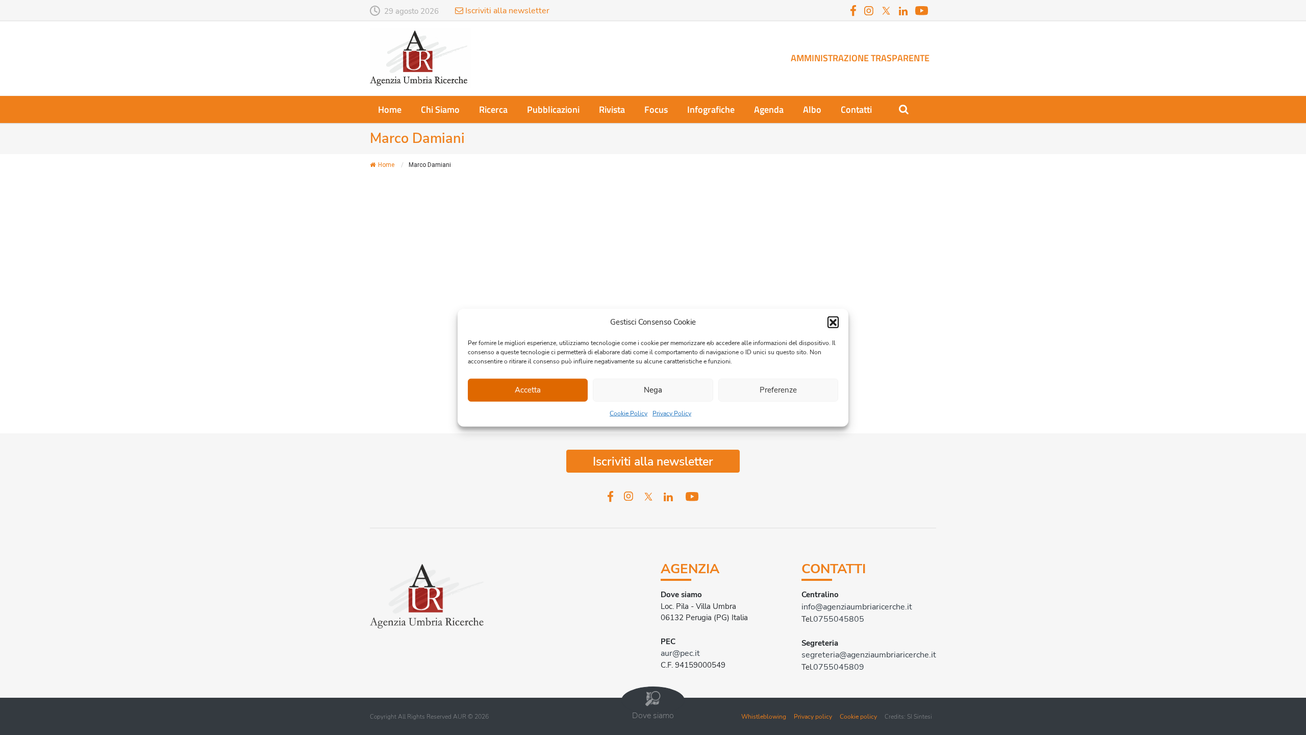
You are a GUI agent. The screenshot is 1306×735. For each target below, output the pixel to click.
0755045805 (838, 619)
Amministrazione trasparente (860, 58)
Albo (812, 109)
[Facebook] (853, 10)
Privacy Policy (671, 413)
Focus (656, 109)
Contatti (856, 109)
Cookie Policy (628, 413)
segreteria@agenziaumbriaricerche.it (868, 654)
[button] (833, 322)
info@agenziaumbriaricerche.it (856, 606)
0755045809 (838, 667)
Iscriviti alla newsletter (506, 10)
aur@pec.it (680, 653)
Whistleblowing (763, 717)
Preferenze (778, 390)
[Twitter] (886, 10)
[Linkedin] (903, 11)
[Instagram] (868, 10)
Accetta (528, 390)
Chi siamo (440, 109)
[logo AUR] (420, 57)
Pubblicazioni (553, 109)
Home (389, 109)
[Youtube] (921, 10)
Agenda (769, 109)
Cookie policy (858, 717)
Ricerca (493, 109)
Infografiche (711, 109)
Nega (653, 390)
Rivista (612, 109)
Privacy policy (813, 717)
